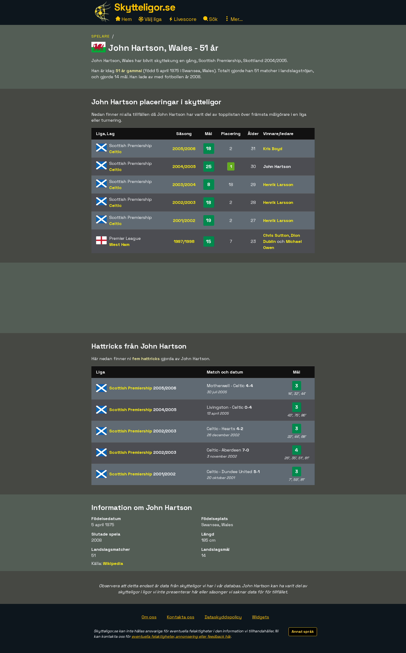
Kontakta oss (180, 617)
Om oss (149, 617)
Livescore (184, 19)
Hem (126, 19)
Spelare (100, 36)
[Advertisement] (203, 298)
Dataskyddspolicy (223, 617)
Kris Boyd (272, 148)
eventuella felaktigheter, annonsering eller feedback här (181, 636)
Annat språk (303, 631)
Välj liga (152, 19)
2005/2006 (183, 148)
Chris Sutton (276, 235)
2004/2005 (184, 166)
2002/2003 (183, 202)
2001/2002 (184, 220)
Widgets (260, 617)
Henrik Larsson (278, 184)
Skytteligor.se (144, 7)
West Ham (119, 244)
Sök (213, 19)
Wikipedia (113, 563)
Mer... (235, 19)
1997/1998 (184, 241)
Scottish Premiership (142, 388)
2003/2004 (184, 184)
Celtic (115, 151)
